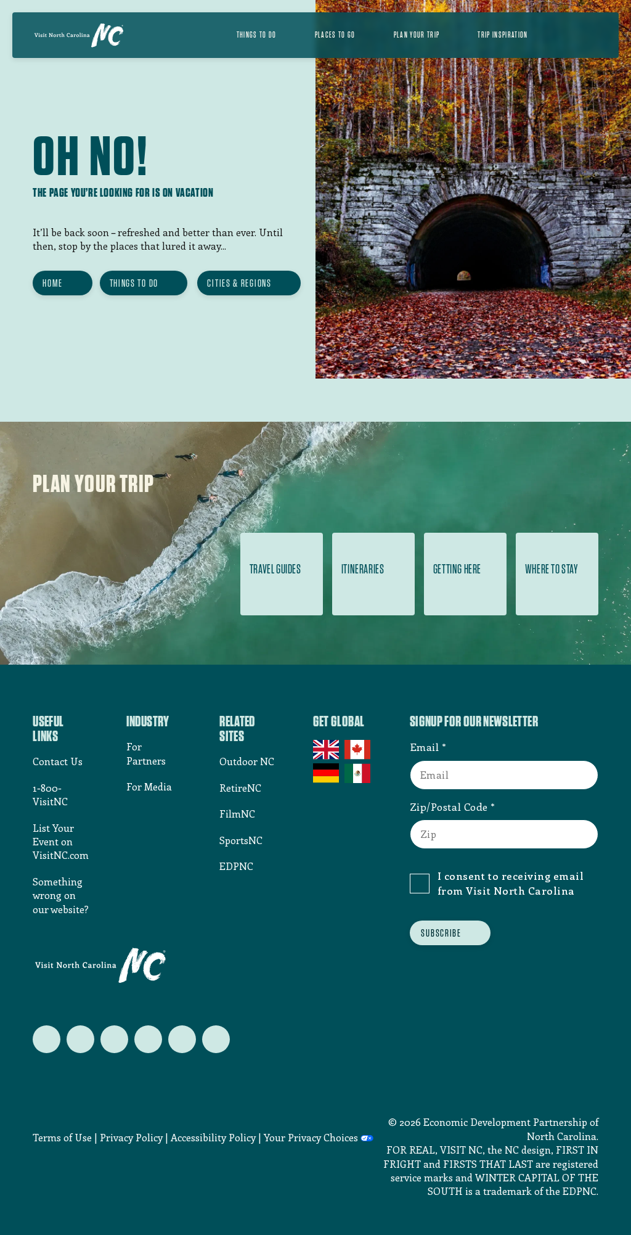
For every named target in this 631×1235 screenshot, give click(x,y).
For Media (149, 786)
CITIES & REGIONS (239, 283)
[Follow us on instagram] (114, 1039)
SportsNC (241, 840)
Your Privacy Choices (311, 1137)
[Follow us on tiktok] (216, 1039)
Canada (358, 750)
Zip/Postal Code (449, 806)
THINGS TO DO (134, 283)
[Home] (79, 35)
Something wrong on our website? (61, 895)
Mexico (358, 773)
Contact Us (58, 761)
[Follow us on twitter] (46, 1039)
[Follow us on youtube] (182, 1039)
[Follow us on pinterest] (148, 1039)
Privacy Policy (131, 1137)
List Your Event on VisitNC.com (61, 841)
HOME (53, 283)
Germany (327, 773)
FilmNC (237, 813)
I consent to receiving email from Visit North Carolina (511, 883)
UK (327, 750)
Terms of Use (62, 1137)
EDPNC (236, 866)
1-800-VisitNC (50, 794)
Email (424, 746)
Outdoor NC (246, 761)
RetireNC (240, 787)
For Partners (146, 753)
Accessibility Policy (213, 1137)
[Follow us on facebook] (80, 1039)
